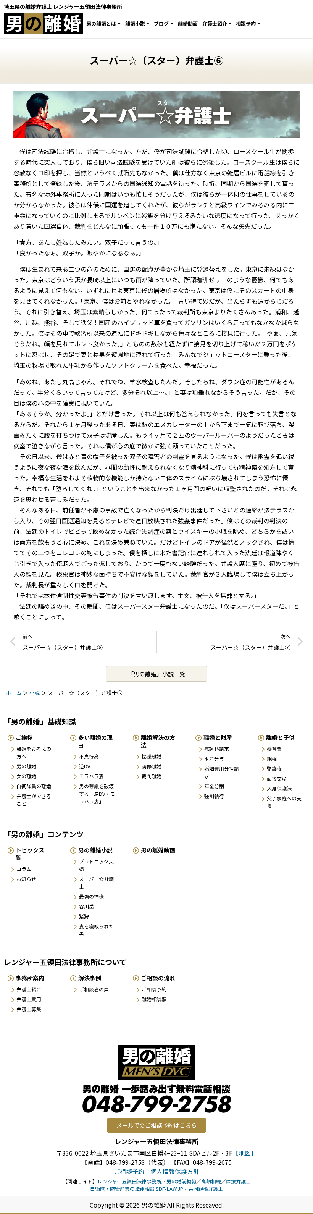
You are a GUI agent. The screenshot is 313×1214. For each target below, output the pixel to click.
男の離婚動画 (158, 850)
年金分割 (214, 786)
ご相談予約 (154, 989)
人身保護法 (279, 788)
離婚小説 (135, 23)
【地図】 (244, 1152)
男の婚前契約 (181, 1181)
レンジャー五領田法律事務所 (129, 1181)
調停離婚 (151, 766)
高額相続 (211, 1181)
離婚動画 (188, 23)
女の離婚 (26, 776)
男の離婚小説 (95, 850)
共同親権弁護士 (205, 1188)
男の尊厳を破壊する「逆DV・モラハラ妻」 (97, 793)
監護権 (274, 768)
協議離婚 (151, 756)
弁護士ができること (33, 799)
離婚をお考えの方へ (33, 752)
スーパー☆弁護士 (96, 882)
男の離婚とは (101, 23)
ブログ (161, 23)
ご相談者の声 (94, 989)
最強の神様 (91, 896)
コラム (23, 869)
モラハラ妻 (91, 776)
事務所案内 (30, 978)
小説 (34, 693)
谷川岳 (86, 906)
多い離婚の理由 (95, 741)
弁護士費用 (28, 999)
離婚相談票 (154, 999)
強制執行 (214, 796)
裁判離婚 (151, 776)
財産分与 (214, 758)
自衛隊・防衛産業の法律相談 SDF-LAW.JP (136, 1188)
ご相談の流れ (158, 978)
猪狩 (84, 916)
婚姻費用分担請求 (221, 772)
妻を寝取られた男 (96, 930)
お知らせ (26, 879)
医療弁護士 (238, 1181)
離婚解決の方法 (158, 741)
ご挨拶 (24, 737)
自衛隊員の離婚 (33, 786)
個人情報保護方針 (174, 1171)
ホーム (14, 693)
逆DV (84, 766)
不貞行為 (89, 756)
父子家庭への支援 (284, 802)
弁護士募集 (28, 1009)
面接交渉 (277, 778)
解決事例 (89, 978)
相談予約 (246, 23)
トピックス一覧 (33, 854)
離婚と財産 (217, 737)
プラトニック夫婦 (96, 865)
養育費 (274, 748)
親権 (272, 758)
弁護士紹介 (214, 23)
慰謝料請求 (216, 748)
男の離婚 (26, 766)
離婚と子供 (280, 737)
